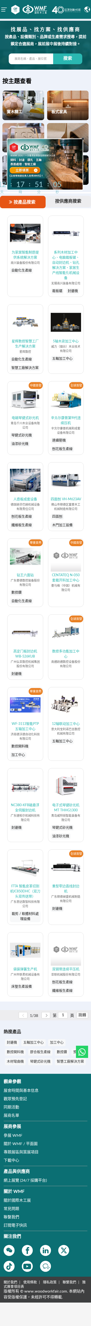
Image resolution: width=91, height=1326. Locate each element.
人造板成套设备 (25, 499)
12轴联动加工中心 (66, 724)
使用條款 (30, 1282)
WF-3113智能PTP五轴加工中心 (25, 726)
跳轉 (82, 1015)
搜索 (67, 58)
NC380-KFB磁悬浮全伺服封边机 (25, 808)
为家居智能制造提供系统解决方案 (25, 255)
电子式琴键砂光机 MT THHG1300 (65, 808)
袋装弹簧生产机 (25, 969)
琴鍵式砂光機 (40, 1061)
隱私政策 (50, 1282)
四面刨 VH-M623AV (66, 499)
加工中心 (57, 1042)
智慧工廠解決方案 (70, 1061)
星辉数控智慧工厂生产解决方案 (25, 344)
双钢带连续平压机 (65, 969)
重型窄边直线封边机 (65, 889)
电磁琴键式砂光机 (25, 418)
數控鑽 (62, 1052)
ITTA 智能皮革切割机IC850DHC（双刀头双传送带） (25, 891)
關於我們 (10, 1282)
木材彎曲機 (15, 1061)
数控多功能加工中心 (65, 654)
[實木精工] (23, 105)
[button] (82, 1052)
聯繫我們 (69, 1282)
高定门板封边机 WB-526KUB (25, 654)
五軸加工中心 (33, 1042)
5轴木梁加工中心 (66, 341)
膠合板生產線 (40, 1052)
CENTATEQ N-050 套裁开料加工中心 (66, 578)
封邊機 (12, 1042)
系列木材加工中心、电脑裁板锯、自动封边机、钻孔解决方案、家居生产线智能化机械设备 (65, 265)
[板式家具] (68, 105)
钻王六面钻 (25, 575)
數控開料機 (15, 1052)
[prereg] (29, 170)
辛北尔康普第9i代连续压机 (66, 420)
